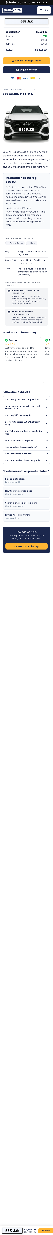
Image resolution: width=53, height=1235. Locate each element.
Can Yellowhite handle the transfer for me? (23, 432)
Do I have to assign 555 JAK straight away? (22, 423)
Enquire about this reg (26, 546)
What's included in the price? (19, 440)
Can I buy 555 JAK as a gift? (18, 415)
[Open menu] (41, 10)
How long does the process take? (21, 447)
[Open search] (46, 10)
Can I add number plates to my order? (23, 460)
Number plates (18, 90)
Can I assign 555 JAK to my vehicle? (22, 399)
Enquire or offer (28, 69)
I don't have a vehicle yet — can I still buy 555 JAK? (22, 407)
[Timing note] (15, 260)
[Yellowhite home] (12, 10)
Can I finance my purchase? (18, 453)
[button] (15, 243)
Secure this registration (28, 60)
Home (5, 90)
